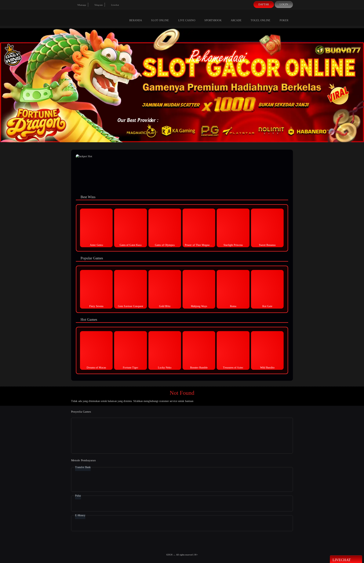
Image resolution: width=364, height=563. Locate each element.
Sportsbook (213, 20)
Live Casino (186, 20)
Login (284, 4)
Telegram (98, 5)
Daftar (263, 4)
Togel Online (260, 20)
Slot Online (160, 20)
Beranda (135, 20)
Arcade (236, 20)
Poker (284, 20)
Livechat (115, 5)
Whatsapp (81, 5)
